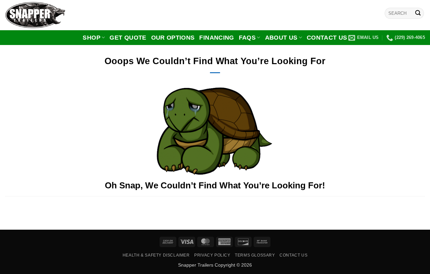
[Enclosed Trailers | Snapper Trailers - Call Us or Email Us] (38, 15)
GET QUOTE (128, 37)
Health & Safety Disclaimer (156, 255)
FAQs (247, 37)
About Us (281, 37)
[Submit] (418, 13)
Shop (91, 37)
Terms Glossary (255, 255)
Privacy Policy (212, 255)
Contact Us (327, 37)
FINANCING (216, 37)
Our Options (173, 37)
